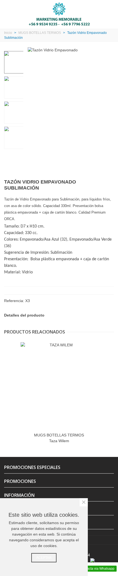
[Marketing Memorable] (59, 13)
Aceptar (44, 558)
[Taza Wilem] (59, 386)
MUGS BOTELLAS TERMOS (59, 435)
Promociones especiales (32, 467)
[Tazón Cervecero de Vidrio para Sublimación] (110, 183)
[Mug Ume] (101, 183)
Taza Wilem (59, 441)
